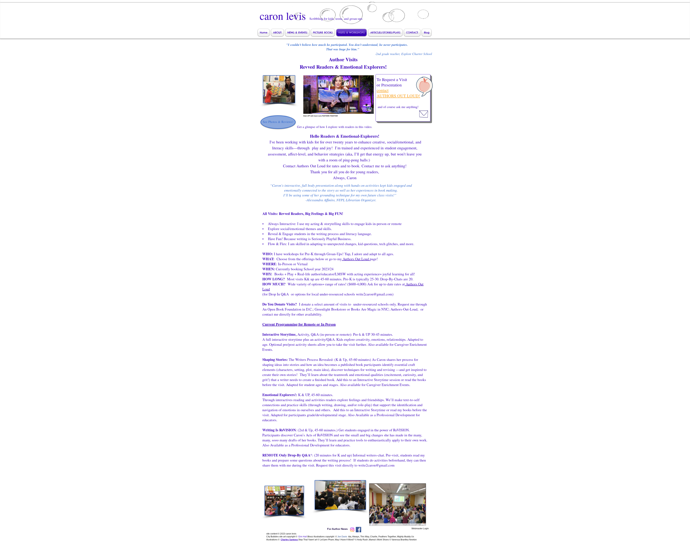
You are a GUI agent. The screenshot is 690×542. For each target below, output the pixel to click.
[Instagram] (352, 529)
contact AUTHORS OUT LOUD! (398, 93)
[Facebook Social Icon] (358, 529)
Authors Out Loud (356, 258)
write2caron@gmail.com (376, 465)
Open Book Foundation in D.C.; (291, 309)
